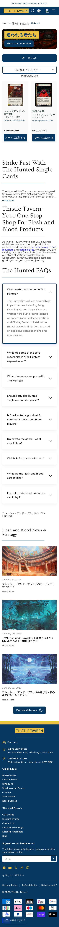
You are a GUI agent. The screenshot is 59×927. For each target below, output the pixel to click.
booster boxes (39, 247)
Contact (12, 742)
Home (6, 23)
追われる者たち (20, 23)
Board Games (9, 801)
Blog (4, 836)
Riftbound (7, 784)
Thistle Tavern (19, 892)
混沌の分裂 (38, 111)
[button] (33, 11)
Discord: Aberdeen (12, 831)
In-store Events (11, 819)
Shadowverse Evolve (13, 788)
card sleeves (26, 249)
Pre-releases (9, 775)
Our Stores (8, 814)
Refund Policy (29, 885)
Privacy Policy (10, 885)
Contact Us (8, 823)
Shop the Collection (19, 43)
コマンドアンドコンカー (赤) (15, 112)
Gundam (6, 792)
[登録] (53, 858)
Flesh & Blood (9, 779)
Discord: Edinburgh (12, 827)
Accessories (8, 796)
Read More (8, 591)
